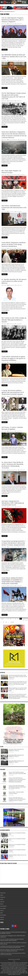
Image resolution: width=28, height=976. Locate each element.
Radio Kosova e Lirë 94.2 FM (14, 959)
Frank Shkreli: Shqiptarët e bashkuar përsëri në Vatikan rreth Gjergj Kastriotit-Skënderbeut (14, 244)
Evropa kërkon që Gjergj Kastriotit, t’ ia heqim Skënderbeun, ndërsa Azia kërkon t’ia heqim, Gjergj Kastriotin (13, 543)
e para (2, 618)
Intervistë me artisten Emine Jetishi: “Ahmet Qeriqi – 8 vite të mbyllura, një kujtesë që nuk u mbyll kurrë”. (18, 676)
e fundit (12, 622)
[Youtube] (15, 926)
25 (18, 618)
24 (15, 618)
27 (23, 620)
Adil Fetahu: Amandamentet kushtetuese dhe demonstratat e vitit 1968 (14, 207)
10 (7, 618)
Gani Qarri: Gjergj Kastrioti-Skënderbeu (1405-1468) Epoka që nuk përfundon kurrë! (13, 503)
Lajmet (9, 174)
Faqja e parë (2, 892)
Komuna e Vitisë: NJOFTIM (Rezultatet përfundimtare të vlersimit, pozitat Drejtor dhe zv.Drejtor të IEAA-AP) (17, 787)
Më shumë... (4, 49)
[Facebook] (13, 926)
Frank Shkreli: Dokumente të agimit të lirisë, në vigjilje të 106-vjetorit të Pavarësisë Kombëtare (13, 358)
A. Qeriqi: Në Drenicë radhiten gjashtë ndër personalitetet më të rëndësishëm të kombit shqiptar (13, 392)
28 (26, 620)
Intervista (2, 901)
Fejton (1, 912)
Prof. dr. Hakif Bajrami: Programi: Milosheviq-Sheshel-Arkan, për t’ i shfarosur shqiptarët (13, 19)
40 (6, 622)
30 (3, 622)
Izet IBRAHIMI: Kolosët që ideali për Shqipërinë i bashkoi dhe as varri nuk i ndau (14, 56)
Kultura (1, 903)
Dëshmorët (2, 897)
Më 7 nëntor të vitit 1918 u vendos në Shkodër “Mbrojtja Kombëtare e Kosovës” (14, 320)
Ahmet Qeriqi (3, 915)
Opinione (2, 917)
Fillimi (2, 11)
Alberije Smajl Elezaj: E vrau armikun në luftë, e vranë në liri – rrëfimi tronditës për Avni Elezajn (18, 689)
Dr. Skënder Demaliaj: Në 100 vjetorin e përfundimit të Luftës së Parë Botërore (14, 281)
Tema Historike (11, 23)
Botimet (2, 910)
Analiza (9, 60)
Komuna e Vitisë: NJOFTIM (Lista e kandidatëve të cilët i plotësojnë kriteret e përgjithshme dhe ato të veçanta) (17, 799)
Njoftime (2, 919)
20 (10, 618)
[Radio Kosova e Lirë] (14, 2)
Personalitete (3, 908)
